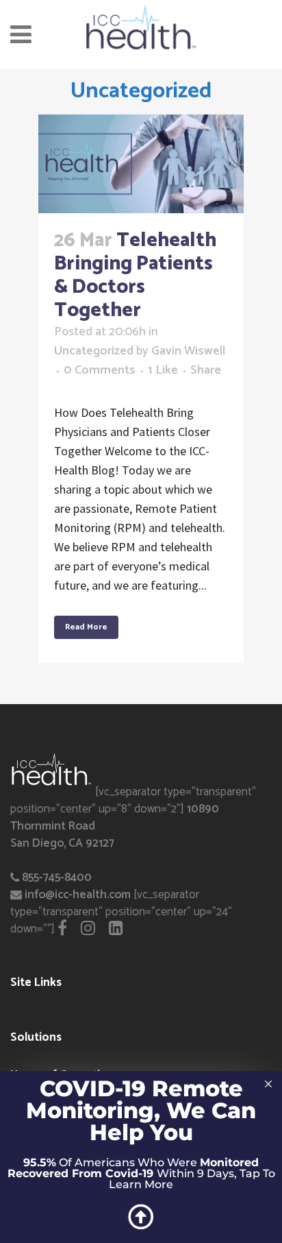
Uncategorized (93, 351)
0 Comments (100, 370)
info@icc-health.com (78, 894)
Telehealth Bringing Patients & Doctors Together (135, 275)
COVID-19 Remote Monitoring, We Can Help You (141, 1110)
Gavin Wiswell (188, 351)
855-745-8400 (57, 877)
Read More (86, 626)
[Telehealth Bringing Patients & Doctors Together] (141, 163)
